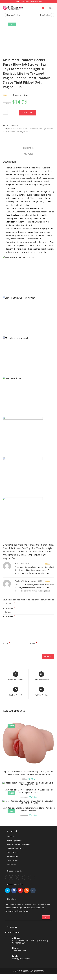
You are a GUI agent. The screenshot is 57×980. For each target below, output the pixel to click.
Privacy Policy (12, 856)
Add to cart (28, 112)
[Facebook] (8, 877)
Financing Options (14, 840)
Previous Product (13, 15)
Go (46, 917)
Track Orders (12, 852)
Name (6, 643)
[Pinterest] (32, 877)
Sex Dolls (26, 131)
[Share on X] (7, 890)
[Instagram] (20, 877)
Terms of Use (12, 860)
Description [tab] (28, 148)
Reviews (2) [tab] (28, 154)
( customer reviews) (20, 95)
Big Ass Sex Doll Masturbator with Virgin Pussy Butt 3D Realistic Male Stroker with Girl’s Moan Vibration (28, 773)
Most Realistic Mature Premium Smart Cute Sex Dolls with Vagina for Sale (29, 791)
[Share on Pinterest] (20, 890)
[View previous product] (5, 15)
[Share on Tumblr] (33, 890)
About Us (11, 836)
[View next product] (52, 15)
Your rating (9, 608)
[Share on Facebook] (14, 890)
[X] (26, 877)
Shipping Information (15, 848)
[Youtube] (14, 877)
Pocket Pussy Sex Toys (37, 128)
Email (33, 643)
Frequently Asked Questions (18, 844)
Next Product (45, 15)
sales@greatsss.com (21, 958)
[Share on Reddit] (26, 890)
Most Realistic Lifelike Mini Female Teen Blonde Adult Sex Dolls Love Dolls (29, 809)
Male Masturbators (20, 128)
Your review (9, 616)
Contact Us (11, 864)
